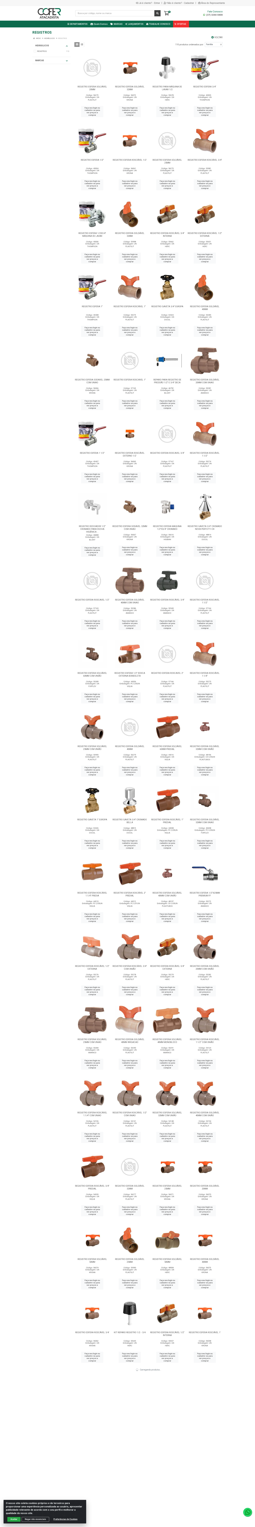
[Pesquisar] (157, 13)
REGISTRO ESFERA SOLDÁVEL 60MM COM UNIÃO (92, 674)
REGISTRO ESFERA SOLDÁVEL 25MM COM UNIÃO (92, 747)
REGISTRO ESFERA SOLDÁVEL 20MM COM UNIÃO (204, 967)
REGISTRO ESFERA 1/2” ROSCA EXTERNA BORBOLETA (130, 674)
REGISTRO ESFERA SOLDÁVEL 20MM (92, 88)
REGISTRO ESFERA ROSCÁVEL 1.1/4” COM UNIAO (92, 1114)
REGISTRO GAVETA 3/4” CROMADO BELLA (130, 821)
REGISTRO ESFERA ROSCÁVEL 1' (205, 1332)
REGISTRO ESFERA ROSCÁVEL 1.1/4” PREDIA (92, 894)
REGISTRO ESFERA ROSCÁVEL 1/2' (130, 160)
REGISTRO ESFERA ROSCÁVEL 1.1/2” (205, 454)
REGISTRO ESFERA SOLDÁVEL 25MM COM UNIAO (92, 1041)
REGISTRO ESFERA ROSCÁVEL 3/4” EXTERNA (167, 967)
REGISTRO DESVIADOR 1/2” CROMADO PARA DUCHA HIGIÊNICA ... (92, 529)
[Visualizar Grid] (77, 44)
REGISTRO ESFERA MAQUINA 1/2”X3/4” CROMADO (167, 527)
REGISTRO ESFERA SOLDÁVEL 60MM (92, 1480)
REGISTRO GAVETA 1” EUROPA (92, 819)
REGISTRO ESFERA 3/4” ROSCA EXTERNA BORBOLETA (130, 1480)
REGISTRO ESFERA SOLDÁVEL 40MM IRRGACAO (129, 1041)
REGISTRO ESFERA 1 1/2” (92, 453)
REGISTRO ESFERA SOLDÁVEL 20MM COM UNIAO (204, 381)
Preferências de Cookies (65, 1519)
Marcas (39, 60)
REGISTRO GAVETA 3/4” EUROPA (167, 306)
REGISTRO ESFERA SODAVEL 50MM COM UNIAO (92, 1407)
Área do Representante (213, 3)
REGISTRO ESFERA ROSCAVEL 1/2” (92, 599)
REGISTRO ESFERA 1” (92, 306)
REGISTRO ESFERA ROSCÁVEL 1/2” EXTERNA (205, 234)
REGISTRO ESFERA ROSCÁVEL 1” (130, 306)
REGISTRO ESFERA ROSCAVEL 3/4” (167, 453)
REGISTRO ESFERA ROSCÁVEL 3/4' (92, 1332)
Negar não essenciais (35, 1519)
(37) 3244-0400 (214, 15)
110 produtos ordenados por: (189, 44)
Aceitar (13, 1519)
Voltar (218, 37)
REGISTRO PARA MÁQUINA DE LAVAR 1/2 (167, 88)
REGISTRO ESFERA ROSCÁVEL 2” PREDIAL (130, 894)
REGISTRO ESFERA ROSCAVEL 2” (167, 673)
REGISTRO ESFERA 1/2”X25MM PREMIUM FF (205, 894)
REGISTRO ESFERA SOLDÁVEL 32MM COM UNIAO (204, 821)
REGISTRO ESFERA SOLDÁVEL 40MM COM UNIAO (129, 601)
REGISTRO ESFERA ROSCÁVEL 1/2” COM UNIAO (130, 1114)
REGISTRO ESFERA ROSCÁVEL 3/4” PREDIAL (92, 1187)
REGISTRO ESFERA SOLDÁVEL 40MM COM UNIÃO (167, 894)
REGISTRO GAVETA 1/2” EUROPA (205, 1405)
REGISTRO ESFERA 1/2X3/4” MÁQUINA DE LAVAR (92, 234)
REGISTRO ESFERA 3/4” (204, 86)
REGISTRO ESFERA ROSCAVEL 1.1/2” (205, 601)
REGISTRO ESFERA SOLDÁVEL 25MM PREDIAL (167, 1407)
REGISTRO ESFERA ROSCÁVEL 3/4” (205, 160)
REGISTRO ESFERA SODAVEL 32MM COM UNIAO (129, 527)
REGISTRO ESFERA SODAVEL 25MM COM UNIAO (92, 381)
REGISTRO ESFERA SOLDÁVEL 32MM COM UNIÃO (204, 747)
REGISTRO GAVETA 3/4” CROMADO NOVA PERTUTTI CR (205, 527)
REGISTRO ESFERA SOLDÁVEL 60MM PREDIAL (167, 747)
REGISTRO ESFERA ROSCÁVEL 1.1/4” (205, 674)
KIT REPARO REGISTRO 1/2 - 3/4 (130, 1332)
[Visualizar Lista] (82, 44)
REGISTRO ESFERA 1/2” (92, 160)
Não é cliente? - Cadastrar (180, 3)
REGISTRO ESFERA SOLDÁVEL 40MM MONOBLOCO (167, 1041)
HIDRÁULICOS (42, 45)
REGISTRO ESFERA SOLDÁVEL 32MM (129, 88)
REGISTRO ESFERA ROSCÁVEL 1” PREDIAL (167, 821)
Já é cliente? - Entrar (149, 3)
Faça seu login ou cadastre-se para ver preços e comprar (92, 111)
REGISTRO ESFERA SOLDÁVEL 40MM (204, 308)
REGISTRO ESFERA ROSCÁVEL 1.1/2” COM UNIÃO (205, 1041)
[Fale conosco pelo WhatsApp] (247, 1512)
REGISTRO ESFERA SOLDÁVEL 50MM (92, 1260)
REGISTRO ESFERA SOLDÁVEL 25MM (167, 161)
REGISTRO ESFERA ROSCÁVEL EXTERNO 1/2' (130, 454)
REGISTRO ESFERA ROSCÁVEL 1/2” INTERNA (167, 1334)
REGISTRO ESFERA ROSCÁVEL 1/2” (205, 1479)
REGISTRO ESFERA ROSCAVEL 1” (130, 379)
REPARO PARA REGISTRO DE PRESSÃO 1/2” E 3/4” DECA (167, 381)
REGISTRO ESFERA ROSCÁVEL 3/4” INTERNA (167, 234)
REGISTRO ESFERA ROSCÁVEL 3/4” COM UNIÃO (130, 967)
